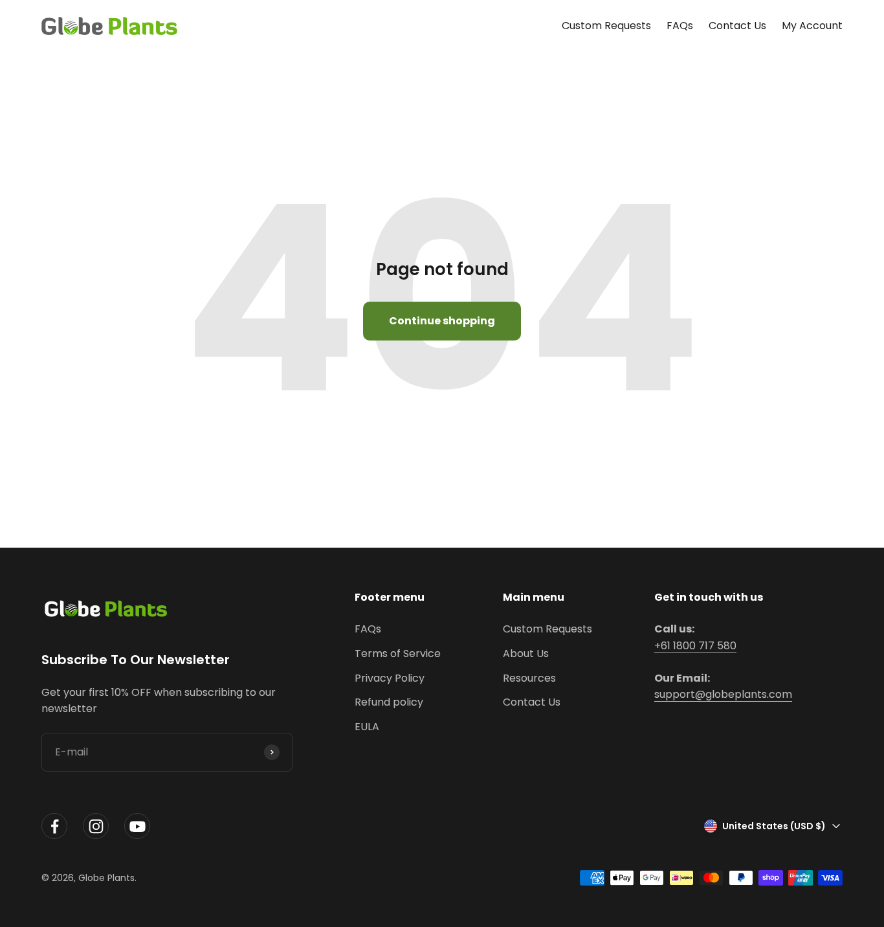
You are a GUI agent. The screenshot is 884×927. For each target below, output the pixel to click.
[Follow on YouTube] (137, 826)
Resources (529, 678)
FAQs (680, 25)
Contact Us (737, 25)
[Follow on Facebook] (54, 826)
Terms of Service (398, 653)
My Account (812, 25)
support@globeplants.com (723, 694)
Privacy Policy (390, 678)
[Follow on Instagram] (95, 826)
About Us (526, 653)
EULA (367, 726)
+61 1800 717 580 (695, 645)
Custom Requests (606, 25)
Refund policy (389, 702)
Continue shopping (442, 320)
